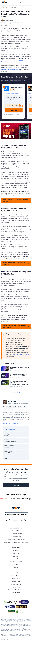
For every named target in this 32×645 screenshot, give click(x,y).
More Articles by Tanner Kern (11, 423)
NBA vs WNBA (16, 531)
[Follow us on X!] (10, 520)
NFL (6, 7)
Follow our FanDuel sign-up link (10, 69)
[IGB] (23, 602)
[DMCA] (8, 602)
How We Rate (16, 559)
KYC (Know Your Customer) (16, 590)
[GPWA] (11, 611)
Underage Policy (16, 584)
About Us (16, 550)
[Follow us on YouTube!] (14, 520)
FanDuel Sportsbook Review (12, 93)
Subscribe (16, 485)
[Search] (25, 2)
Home (2, 7)
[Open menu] (29, 2)
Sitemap (16, 567)
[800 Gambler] (21, 606)
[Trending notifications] (21, 2)
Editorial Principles (16, 576)
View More (15, 393)
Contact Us (16, 553)
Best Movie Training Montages (16, 539)
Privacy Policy (16, 578)
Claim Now (13, 110)
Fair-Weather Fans (16, 536)
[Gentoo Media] (10, 606)
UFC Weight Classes (16, 533)
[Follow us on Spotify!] (21, 520)
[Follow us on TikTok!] (25, 520)
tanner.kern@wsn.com (9, 429)
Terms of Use (16, 581)
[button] (29, 3)
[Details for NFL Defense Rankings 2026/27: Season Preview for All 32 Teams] (5, 375)
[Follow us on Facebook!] (6, 520)
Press (16, 564)
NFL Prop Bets (12, 7)
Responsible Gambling (16, 562)
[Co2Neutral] (20, 611)
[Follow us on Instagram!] (17, 520)
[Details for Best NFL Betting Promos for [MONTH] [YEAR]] (5, 368)
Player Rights (16, 587)
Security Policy (16, 592)
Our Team (16, 556)
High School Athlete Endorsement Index (16, 542)
